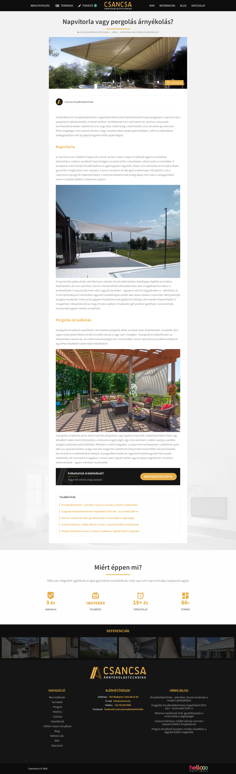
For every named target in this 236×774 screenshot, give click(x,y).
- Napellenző (57, 721)
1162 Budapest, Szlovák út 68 (123, 696)
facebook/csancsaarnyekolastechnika (123, 709)
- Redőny (57, 711)
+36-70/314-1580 (122, 705)
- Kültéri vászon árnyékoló (57, 726)
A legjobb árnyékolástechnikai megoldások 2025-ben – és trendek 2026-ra (100, 511)
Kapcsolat (198, 5)
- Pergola (57, 707)
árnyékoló (85, 135)
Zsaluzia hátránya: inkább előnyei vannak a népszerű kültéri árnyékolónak (100, 524)
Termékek (64, 5)
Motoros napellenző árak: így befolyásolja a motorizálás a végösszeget (98, 518)
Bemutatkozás (40, 5)
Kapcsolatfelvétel (158, 476)
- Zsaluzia (57, 716)
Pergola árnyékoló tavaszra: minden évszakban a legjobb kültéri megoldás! (101, 531)
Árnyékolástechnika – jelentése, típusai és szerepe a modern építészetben (100, 504)
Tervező (86, 5)
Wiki (152, 5)
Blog (183, 5)
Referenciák (167, 5)
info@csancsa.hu (122, 701)
